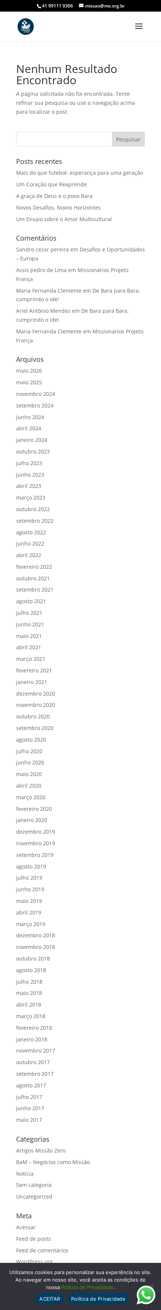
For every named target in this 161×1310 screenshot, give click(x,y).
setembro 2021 (35, 589)
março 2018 (30, 1016)
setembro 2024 (35, 405)
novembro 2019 (35, 843)
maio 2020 (29, 774)
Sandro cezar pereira (42, 249)
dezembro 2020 (35, 693)
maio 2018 (29, 992)
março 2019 (30, 924)
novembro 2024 (35, 393)
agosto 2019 (31, 866)
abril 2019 (28, 912)
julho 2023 (29, 463)
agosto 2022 (31, 532)
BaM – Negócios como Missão (53, 1162)
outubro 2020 (33, 716)
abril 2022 (28, 555)
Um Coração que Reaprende (51, 184)
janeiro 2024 (31, 439)
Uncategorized (34, 1196)
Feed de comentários (42, 1250)
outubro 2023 (33, 451)
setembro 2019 (35, 854)
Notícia (25, 1173)
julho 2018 (29, 981)
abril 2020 (28, 785)
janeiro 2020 (31, 820)
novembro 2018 (35, 946)
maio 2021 (29, 635)
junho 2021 (30, 624)
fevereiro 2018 (34, 1027)
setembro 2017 (35, 1073)
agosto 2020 (31, 739)
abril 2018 (28, 1004)
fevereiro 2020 (34, 808)
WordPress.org (34, 1261)
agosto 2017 (31, 1085)
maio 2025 (29, 382)
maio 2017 (29, 1119)
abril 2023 (28, 485)
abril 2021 (28, 647)
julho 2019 (29, 877)
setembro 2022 (35, 520)
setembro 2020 (35, 728)
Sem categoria (34, 1184)
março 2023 (30, 497)
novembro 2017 (35, 1050)
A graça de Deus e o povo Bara (54, 195)
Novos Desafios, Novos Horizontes (58, 207)
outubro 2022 (33, 509)
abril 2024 (28, 428)
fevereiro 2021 (34, 670)
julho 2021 (29, 612)
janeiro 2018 (31, 1039)
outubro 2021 (33, 578)
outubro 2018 (33, 958)
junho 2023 (30, 474)
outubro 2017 (33, 1062)
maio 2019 (29, 900)
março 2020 (30, 797)
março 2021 (30, 658)
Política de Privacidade (87, 1287)
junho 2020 (30, 762)
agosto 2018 (31, 970)
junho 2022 (30, 543)
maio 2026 (29, 370)
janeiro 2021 (31, 681)
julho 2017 (29, 1096)
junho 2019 (30, 889)
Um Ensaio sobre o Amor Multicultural (64, 219)
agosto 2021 (31, 601)
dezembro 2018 (35, 935)
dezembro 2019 (35, 831)
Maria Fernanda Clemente (49, 290)
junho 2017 (30, 1108)
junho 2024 (30, 417)
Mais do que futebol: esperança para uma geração (79, 172)
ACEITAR (49, 1299)
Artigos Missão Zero (41, 1150)
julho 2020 (29, 751)
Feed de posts (33, 1238)
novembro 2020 (35, 704)
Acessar (26, 1227)
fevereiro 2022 (34, 566)
